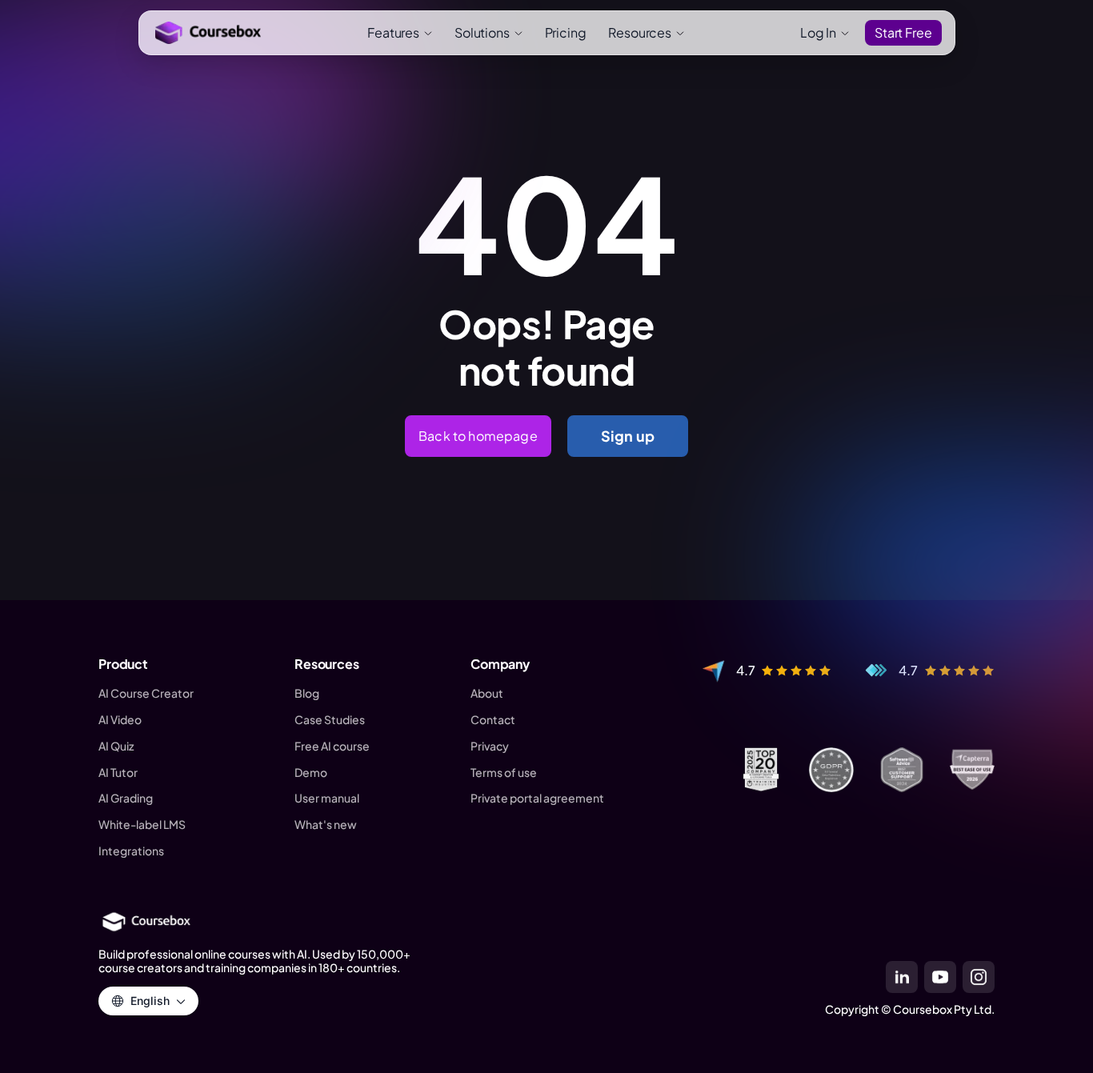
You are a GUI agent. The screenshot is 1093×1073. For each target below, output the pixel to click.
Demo (310, 772)
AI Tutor (118, 772)
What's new (325, 824)
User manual (326, 798)
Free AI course (332, 746)
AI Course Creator (146, 693)
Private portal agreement (537, 798)
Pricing (566, 32)
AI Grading (125, 798)
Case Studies (329, 720)
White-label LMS (142, 824)
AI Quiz (116, 746)
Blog (306, 693)
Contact (492, 720)
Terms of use (503, 772)
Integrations (131, 851)
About (486, 693)
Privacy (489, 746)
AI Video (120, 720)
